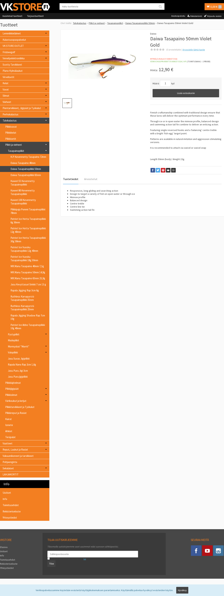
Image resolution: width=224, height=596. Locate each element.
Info (5, 499)
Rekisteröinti (196, 16)
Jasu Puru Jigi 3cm (18, 370)
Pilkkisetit (10, 138)
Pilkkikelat (10, 132)
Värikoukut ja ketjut (15, 400)
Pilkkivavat (11, 126)
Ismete (9, 425)
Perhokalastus (10, 114)
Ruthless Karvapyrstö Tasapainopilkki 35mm (22, 298)
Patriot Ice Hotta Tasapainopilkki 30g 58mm (28, 239)
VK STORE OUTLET (13, 46)
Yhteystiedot (10, 517)
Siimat (6, 95)
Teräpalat (10, 437)
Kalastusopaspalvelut (14, 39)
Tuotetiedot (70, 179)
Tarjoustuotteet (35, 16)
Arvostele (194, 49)
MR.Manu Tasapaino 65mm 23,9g (27, 278)
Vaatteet (7, 443)
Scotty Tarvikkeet (12, 64)
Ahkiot (8, 431)
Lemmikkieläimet (12, 33)
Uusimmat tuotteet (12, 16)
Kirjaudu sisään (214, 16)
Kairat (8, 419)
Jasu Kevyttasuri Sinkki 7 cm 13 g (28, 284)
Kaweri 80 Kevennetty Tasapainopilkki (22, 192)
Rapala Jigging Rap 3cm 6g (24, 290)
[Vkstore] (26, 7)
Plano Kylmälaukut (13, 70)
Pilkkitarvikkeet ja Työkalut (19, 407)
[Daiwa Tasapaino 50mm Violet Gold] (102, 66)
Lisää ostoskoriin (186, 93)
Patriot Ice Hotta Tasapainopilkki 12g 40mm (28, 230)
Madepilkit (13, 340)
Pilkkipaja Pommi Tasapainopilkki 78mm (27, 211)
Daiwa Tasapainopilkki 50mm (25, 169)
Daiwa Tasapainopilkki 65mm (25, 175)
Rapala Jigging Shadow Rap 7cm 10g (27, 317)
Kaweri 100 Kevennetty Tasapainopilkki (23, 201)
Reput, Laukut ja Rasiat (15, 449)
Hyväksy (182, 590)
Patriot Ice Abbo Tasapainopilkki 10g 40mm (27, 326)
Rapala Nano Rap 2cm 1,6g (22, 364)
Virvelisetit (8, 77)
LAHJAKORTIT (11, 474)
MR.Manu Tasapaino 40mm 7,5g (27, 266)
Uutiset (7, 492)
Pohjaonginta (10, 462)
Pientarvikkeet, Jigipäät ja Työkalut (22, 108)
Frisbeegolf (9, 52)
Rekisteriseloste (12, 511)
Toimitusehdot (11, 505)
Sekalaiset (8, 468)
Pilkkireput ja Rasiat (16, 413)
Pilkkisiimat (11, 395)
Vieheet (7, 102)
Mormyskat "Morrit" (18, 346)
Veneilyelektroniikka (13, 58)
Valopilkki (13, 352)
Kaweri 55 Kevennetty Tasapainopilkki (22, 182)
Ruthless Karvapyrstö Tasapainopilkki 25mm (22, 307)
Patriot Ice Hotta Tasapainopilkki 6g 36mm (28, 220)
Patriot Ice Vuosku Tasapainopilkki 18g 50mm (24, 258)
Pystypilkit (13, 334)
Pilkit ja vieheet (13, 144)
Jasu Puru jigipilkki (18, 376)
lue (84, 559)
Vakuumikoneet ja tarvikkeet (18, 456)
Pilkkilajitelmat (13, 382)
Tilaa (51, 563)
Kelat (5, 83)
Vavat (6, 89)
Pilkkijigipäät (12, 388)
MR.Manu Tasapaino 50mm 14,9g (27, 272)
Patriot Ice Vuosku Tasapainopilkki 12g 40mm (24, 249)
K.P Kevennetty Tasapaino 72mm (28, 156)
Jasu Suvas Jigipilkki (19, 358)
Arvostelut (90, 179)
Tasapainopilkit (16, 151)
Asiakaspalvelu (178, 16)
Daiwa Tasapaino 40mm (23, 163)
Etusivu (4, 547)
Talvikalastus (10, 120)
